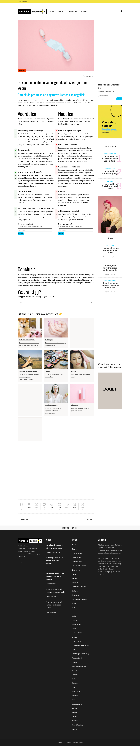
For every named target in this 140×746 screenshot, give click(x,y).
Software (75, 683)
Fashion (74, 578)
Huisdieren (75, 612)
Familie (74, 574)
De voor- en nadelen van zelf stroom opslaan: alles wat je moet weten (110, 158)
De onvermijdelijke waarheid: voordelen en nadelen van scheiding (110, 267)
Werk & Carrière (77, 725)
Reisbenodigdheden (79, 666)
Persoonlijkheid (77, 658)
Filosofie (75, 582)
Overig (74, 649)
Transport (75, 695)
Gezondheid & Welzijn (79, 599)
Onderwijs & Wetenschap (80, 645)
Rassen (74, 662)
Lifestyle (75, 620)
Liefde (74, 616)
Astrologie (75, 545)
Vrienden (75, 712)
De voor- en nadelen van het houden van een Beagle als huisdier (54, 605)
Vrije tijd (74, 716)
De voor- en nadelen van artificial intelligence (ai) (110, 172)
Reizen (74, 670)
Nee (21, 302)
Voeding (75, 708)
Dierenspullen (76, 557)
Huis (73, 608)
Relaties (75, 675)
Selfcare (75, 679)
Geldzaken (75, 595)
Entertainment (76, 570)
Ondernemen (76, 641)
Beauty (74, 549)
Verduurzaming (77, 704)
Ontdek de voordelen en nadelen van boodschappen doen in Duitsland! (110, 285)
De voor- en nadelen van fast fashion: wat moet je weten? (110, 186)
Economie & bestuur (79, 566)
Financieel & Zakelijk (79, 587)
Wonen (74, 729)
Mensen (74, 628)
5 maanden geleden (110, 257)
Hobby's (74, 603)
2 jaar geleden (110, 274)
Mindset (74, 637)
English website (24, 562)
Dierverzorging (77, 561)
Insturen (20, 233)
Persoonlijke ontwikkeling (80, 654)
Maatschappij (76, 624)
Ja (91, 302)
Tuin (73, 700)
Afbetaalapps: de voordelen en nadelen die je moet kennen (110, 250)
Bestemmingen (77, 553)
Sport (74, 687)
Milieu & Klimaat (77, 633)
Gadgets (75, 591)
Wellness (75, 721)
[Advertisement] (36, 249)
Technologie (76, 691)
